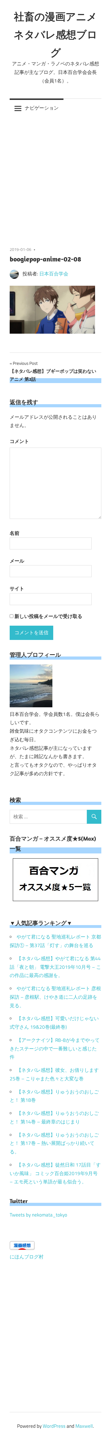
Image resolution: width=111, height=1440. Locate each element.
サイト (17, 588)
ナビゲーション (42, 108)
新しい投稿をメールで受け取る (48, 616)
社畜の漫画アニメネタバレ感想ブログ (55, 34)
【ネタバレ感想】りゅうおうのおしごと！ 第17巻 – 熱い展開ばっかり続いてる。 (54, 1143)
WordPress (54, 1426)
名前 (14, 533)
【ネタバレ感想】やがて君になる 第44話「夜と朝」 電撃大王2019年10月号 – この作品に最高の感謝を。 (55, 967)
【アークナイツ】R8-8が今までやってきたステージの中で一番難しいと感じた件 (55, 1048)
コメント (19, 441)
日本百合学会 (53, 273)
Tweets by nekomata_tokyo (38, 1215)
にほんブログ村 (27, 1256)
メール (17, 561)
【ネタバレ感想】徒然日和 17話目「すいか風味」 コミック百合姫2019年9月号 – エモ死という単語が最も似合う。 (55, 1173)
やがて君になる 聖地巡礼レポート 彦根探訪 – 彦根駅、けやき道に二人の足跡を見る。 (55, 997)
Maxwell (84, 1426)
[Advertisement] (55, 175)
